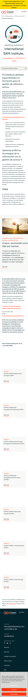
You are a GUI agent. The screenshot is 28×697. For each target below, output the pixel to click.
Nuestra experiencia (9, 16)
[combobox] (14, 68)
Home (3, 16)
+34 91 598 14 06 (10, 629)
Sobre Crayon (8, 661)
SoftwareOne (12, 603)
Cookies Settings (14, 685)
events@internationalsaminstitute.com (13, 316)
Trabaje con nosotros (10, 656)
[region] (14, 684)
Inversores (7, 665)
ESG (5, 670)
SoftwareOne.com (7, 5)
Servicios (6, 647)
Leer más (4, 266)
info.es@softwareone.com (14, 626)
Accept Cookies (14, 694)
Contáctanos (9, 636)
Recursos (6, 652)
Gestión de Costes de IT (20, 16)
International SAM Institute (7, 18)
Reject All (14, 689)
